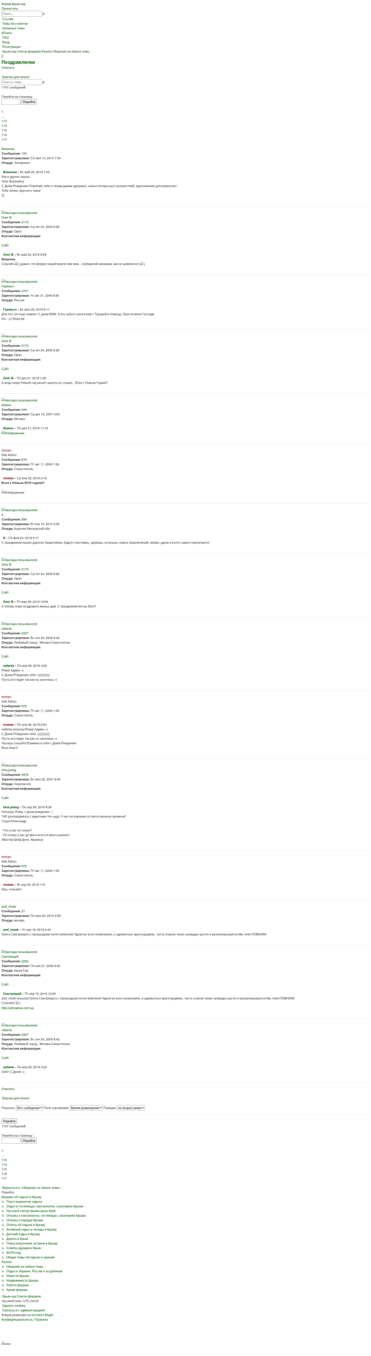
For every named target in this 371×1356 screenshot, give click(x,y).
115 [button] (4, 130)
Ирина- (7, 405)
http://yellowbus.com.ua (18, 1008)
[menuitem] (15, 23)
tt (2, 514)
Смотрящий (10, 956)
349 (24, 409)
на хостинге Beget (40, 1315)
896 (24, 519)
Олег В (6, 217)
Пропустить (10, 8)
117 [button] (4, 139)
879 (24, 459)
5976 (24, 774)
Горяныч (8, 286)
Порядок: (110, 1108)
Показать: (9, 1108)
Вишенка (8, 149)
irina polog (9, 770)
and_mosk (9, 906)
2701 (24, 291)
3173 (24, 222)
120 (24, 153)
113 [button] (4, 121)
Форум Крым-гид (13, 4)
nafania (7, 628)
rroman (6, 450)
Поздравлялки (18, 62)
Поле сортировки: (57, 1108)
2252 (24, 961)
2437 (24, 633)
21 (23, 911)
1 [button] (2, 111)
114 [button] (4, 125)
